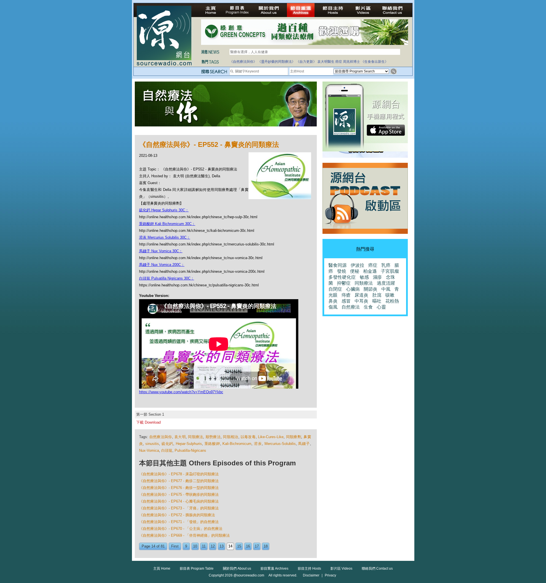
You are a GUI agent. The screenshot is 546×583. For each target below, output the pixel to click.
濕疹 (377, 277)
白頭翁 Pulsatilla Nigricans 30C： (166, 278)
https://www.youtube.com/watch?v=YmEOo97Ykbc (181, 392)
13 (222, 546)
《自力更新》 (306, 62)
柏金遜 (370, 271)
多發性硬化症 (342, 277)
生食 (368, 307)
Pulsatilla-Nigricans (190, 450)
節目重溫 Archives (274, 568)
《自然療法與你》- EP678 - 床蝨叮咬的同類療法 (179, 474)
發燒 (341, 271)
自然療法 (351, 307)
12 (213, 546)
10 (195, 546)
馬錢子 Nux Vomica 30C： (161, 251)
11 (204, 546)
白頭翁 (166, 450)
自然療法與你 (160, 437)
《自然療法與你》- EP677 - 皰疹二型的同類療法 (179, 481)
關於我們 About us (237, 568)
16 (248, 546)
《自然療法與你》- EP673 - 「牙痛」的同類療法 (179, 508)
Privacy (330, 575)
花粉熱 (392, 301)
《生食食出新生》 (374, 62)
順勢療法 (213, 437)
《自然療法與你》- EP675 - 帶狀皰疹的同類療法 (179, 494)
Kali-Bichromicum (236, 444)
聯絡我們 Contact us (377, 568)
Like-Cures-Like (271, 437)
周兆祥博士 (351, 62)
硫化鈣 (167, 444)
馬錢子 (304, 444)
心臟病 (353, 289)
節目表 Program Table (197, 568)
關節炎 (370, 289)
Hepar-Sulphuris (189, 444)
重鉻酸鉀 (212, 444)
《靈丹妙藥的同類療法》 (276, 62)
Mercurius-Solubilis (280, 444)
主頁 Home (161, 568)
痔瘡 (346, 295)
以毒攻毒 (248, 437)
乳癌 (385, 265)
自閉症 (335, 289)
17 (257, 546)
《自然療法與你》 (243, 62)
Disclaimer (311, 575)
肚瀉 (376, 295)
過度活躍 (386, 283)
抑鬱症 (344, 283)
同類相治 (230, 437)
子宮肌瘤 (390, 271)
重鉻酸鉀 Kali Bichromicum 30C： (167, 224)
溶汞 (258, 444)
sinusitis (152, 444)
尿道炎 (361, 295)
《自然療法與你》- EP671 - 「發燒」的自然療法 (179, 522)
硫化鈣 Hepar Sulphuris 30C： (164, 210)
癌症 (338, 62)
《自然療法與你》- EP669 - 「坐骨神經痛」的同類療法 (184, 535)
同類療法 (195, 437)
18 (266, 546)
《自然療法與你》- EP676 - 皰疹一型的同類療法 (179, 488)
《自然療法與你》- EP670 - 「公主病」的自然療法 (180, 528)
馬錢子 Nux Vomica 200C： (162, 265)
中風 (385, 289)
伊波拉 (357, 265)
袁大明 (180, 437)
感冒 (346, 301)
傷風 (333, 307)
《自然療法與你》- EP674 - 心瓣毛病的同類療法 (179, 501)
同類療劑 (293, 437)
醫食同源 (337, 265)
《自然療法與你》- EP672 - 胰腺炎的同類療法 (177, 515)
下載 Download (148, 422)
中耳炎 (361, 301)
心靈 (381, 307)
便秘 (354, 271)
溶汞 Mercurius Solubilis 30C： (164, 237)
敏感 (364, 277)
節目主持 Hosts (309, 568)
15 (239, 546)
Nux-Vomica (149, 450)
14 (230, 546)
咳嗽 (389, 295)
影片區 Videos (341, 568)
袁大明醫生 (325, 62)
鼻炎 (333, 301)
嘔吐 (376, 301)
